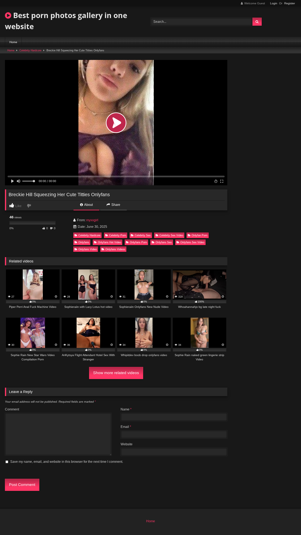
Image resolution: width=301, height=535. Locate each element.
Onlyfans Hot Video (109, 242)
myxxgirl (92, 220)
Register (289, 3)
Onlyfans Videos (115, 249)
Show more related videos (116, 373)
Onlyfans (83, 242)
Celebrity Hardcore (30, 50)
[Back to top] (288, 523)
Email (126, 426)
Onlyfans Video (87, 249)
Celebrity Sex (143, 235)
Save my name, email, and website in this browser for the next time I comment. (66, 461)
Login (273, 3)
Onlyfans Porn (138, 242)
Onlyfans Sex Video (192, 242)
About (88, 204)
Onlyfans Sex (164, 242)
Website (126, 444)
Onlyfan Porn (199, 235)
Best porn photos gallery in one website (66, 20)
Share (115, 204)
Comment (12, 409)
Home (13, 42)
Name (126, 409)
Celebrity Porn (117, 235)
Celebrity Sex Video (171, 235)
